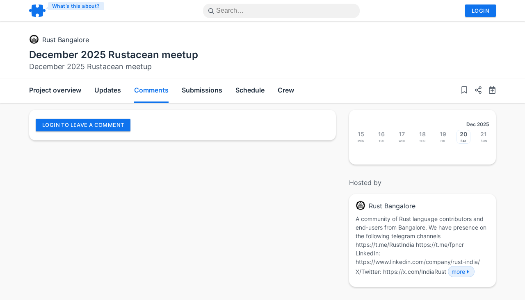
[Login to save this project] (464, 91)
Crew (286, 90)
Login (480, 10)
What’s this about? (76, 6)
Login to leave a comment (83, 125)
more (458, 271)
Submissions (202, 90)
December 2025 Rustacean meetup (113, 55)
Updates (107, 90)
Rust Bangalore (65, 40)
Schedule (250, 90)
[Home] (67, 11)
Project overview (55, 90)
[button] (475, 91)
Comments (151, 90)
